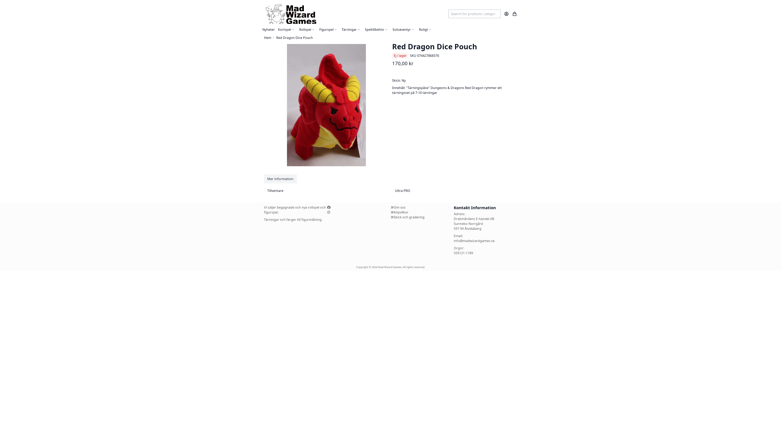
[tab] (280, 178)
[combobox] (474, 14)
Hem (267, 37)
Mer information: (280, 179)
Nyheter (268, 29)
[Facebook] (329, 207)
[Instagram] (328, 212)
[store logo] (290, 14)
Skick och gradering (409, 217)
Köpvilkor (401, 212)
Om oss (400, 207)
